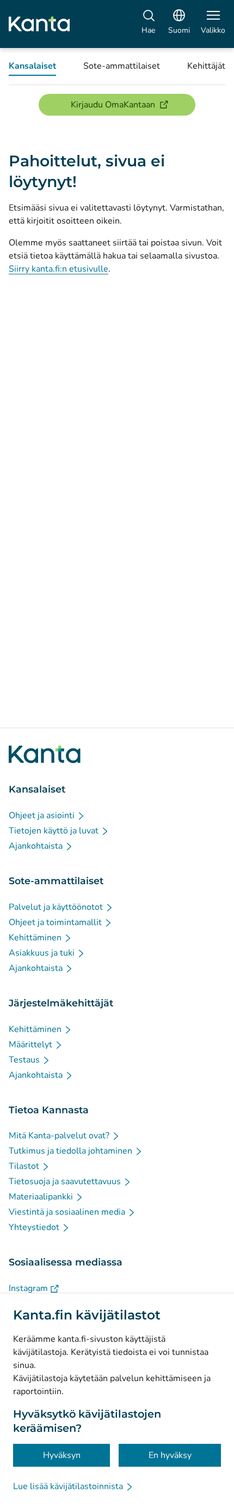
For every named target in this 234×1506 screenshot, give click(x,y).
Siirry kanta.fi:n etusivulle (58, 269)
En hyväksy (170, 1455)
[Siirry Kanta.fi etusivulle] (45, 754)
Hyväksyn (62, 1455)
